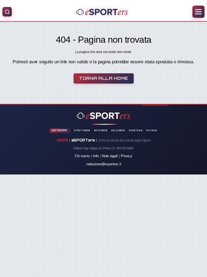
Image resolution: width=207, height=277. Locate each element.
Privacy (126, 156)
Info (96, 156)
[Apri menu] (198, 12)
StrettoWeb (82, 130)
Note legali (110, 156)
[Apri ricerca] (7, 12)
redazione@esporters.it (104, 164)
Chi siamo (82, 156)
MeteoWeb (101, 130)
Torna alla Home (103, 78)
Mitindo (151, 130)
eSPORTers (83, 140)
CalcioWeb (118, 130)
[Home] (102, 12)
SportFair (136, 130)
